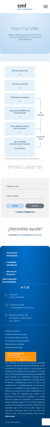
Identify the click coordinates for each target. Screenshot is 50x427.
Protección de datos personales (16, 338)
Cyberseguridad (9, 279)
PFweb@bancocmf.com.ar (31, 235)
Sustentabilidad (9, 282)
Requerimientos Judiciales (15, 344)
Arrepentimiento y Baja (13, 347)
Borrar (15, 206)
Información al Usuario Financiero (17, 341)
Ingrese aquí (10, 416)
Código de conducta (12, 331)
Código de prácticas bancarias (16, 334)
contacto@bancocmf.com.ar (22, 308)
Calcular (35, 206)
